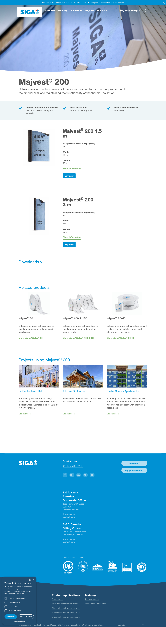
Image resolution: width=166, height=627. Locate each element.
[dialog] (19, 601)
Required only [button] (26, 616)
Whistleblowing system (92, 625)
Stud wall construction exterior (66, 608)
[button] (65, 475)
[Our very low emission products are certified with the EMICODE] (68, 567)
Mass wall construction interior (66, 612)
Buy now (69, 176)
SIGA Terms (63, 625)
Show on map (69, 514)
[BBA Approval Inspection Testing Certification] (97, 567)
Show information (72, 168)
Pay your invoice (133, 470)
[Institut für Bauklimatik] (112, 566)
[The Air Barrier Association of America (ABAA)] (83, 566)
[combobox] (30, 579)
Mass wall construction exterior (66, 617)
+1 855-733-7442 (73, 465)
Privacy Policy (49, 625)
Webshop (133, 463)
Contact (37, 625)
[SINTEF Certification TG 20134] (141, 567)
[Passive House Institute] (127, 567)
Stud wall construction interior (65, 603)
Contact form (69, 517)
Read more (20, 593)
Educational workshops (95, 603)
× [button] (33, 579)
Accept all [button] (10, 616)
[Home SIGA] (29, 12)
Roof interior (57, 599)
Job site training (92, 599)
